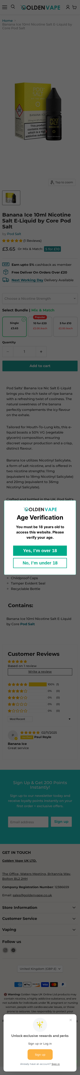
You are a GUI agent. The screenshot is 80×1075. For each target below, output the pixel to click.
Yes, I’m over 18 (40, 550)
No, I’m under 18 (40, 562)
